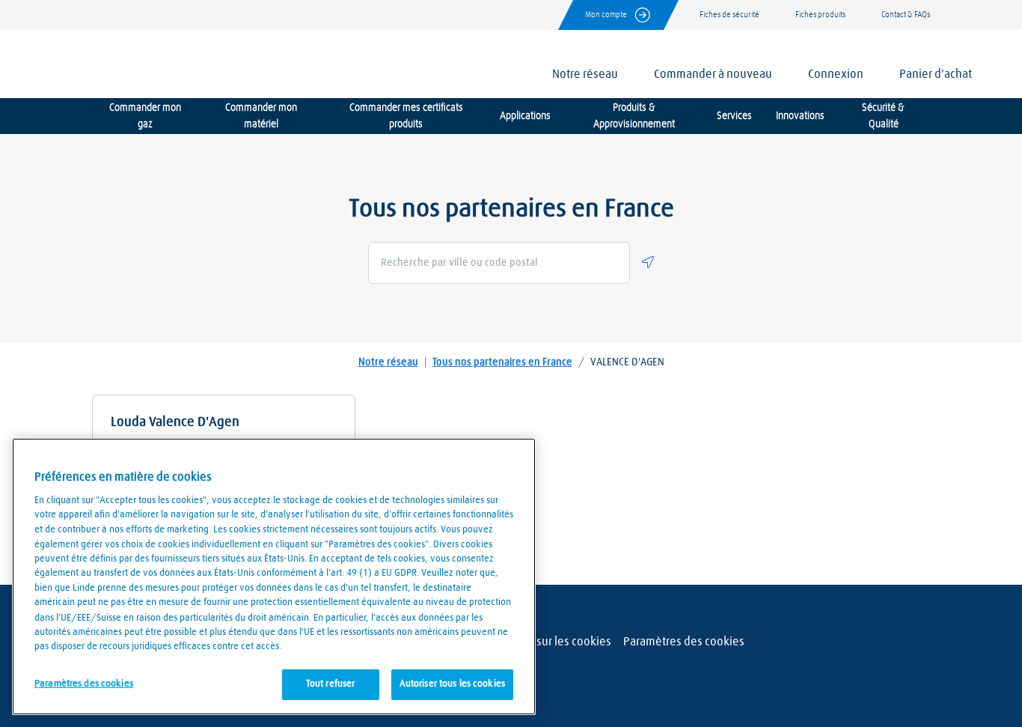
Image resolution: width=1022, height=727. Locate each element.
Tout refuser (330, 684)
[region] (274, 576)
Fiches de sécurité (729, 14)
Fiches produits (820, 14)
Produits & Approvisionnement (634, 116)
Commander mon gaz (145, 116)
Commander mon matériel (261, 116)
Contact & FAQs (905, 14)
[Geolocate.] (648, 262)
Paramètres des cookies (683, 642)
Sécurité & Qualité (883, 116)
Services (734, 116)
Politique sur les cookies (549, 642)
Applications (525, 116)
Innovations (800, 116)
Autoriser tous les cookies (452, 684)
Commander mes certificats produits (406, 116)
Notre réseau (388, 362)
